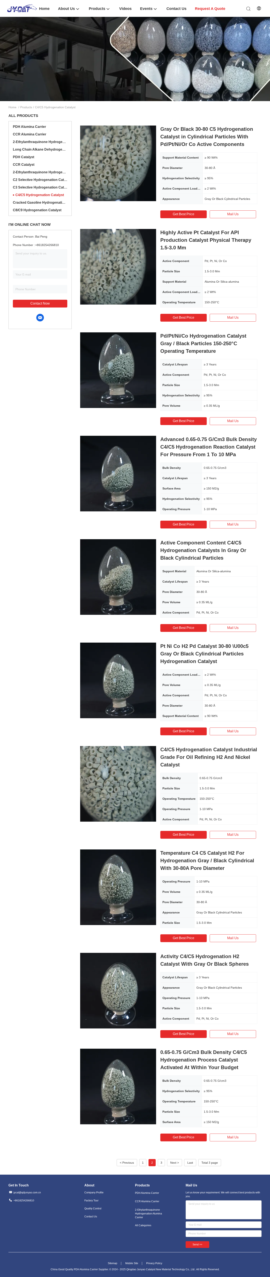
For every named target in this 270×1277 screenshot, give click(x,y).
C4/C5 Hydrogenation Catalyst (39, 195)
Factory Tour (91, 1200)
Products (26, 107)
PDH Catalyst (23, 157)
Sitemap (112, 1263)
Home (12, 107)
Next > (174, 1162)
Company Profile (94, 1192)
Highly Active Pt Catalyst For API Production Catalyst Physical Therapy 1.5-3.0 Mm (205, 240)
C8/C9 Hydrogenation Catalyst (37, 210)
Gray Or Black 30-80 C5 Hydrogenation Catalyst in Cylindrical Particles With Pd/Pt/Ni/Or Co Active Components (206, 136)
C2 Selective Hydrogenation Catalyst (40, 180)
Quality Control (92, 1208)
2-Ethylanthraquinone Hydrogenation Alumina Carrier (40, 142)
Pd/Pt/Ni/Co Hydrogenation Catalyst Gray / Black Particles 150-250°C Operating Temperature (203, 343)
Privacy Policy (154, 1263)
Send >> (197, 1244)
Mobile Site (131, 1263)
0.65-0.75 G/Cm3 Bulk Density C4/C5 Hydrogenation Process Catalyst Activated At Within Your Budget (203, 1059)
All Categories (143, 1225)
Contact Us (90, 1216)
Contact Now (40, 303)
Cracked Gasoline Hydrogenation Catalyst (40, 202)
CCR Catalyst (23, 164)
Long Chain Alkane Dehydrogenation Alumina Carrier (40, 149)
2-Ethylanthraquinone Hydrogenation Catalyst (40, 172)
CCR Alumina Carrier (29, 134)
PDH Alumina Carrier (29, 126)
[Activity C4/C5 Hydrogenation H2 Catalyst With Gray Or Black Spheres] (118, 990)
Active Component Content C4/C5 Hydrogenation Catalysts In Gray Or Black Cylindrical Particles (203, 550)
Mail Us (233, 214)
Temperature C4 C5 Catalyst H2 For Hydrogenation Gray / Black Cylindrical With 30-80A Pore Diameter (207, 860)
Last (190, 1162)
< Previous (127, 1162)
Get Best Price (183, 214)
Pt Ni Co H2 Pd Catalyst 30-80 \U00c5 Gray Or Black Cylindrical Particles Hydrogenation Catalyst (204, 653)
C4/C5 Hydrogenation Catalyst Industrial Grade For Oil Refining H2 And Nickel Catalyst (208, 757)
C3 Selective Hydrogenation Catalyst (40, 187)
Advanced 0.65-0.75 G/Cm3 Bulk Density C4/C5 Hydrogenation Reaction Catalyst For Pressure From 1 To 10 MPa (208, 446)
